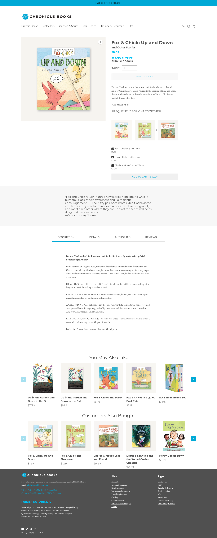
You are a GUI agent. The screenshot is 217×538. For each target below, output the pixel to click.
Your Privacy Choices (166, 503)
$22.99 (130, 467)
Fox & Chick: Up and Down (127, 148)
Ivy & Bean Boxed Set (172, 397)
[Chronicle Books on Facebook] (22, 529)
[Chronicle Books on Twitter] (27, 529)
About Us (115, 481)
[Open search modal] (184, 26)
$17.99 (31, 405)
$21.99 (162, 402)
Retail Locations (164, 491)
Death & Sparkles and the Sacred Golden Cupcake (139, 459)
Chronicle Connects (119, 485)
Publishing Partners (119, 494)
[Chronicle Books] (47, 16)
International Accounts (120, 491)
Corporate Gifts (117, 500)
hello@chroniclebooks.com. (37, 485)
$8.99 (97, 402)
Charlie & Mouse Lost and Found (129, 165)
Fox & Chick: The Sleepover (127, 156)
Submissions (163, 497)
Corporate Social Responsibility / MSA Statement (41, 493)
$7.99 (129, 405)
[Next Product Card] (193, 379)
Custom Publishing (165, 500)
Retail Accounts (117, 488)
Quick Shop (42, 386)
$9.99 (64, 405)
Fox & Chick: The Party (108, 397)
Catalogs (114, 497)
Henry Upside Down (171, 455)
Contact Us (162, 481)
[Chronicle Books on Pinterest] (31, 529)
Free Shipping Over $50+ (109, 3)
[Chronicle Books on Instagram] (35, 529)
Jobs (159, 494)
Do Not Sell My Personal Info (45, 490)
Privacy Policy (26, 490)
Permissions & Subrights (121, 503)
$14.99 (97, 463)
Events (114, 506)
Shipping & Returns (165, 488)
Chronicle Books (122, 61)
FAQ (160, 485)
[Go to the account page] (189, 26)
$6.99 (162, 460)
